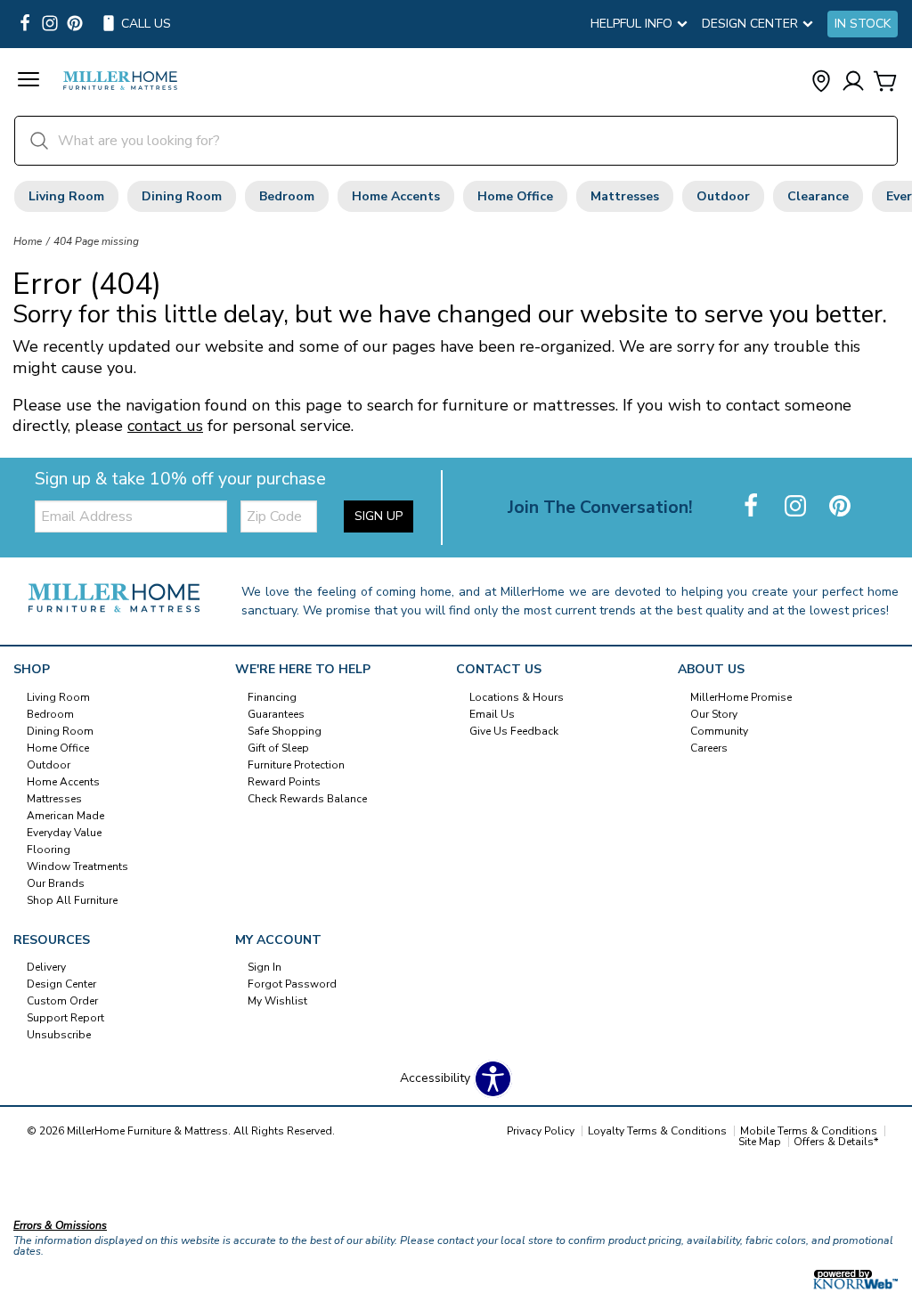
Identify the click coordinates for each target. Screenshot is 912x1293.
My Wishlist (277, 1001)
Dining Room (182, 196)
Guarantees (276, 714)
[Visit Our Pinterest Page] (840, 507)
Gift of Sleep (278, 748)
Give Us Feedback (513, 731)
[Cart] (885, 82)
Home (27, 241)
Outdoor (723, 196)
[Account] (853, 82)
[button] (28, 82)
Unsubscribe (59, 1035)
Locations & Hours (516, 697)
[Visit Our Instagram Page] (797, 507)
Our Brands (56, 882)
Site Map (759, 1141)
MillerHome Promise (741, 697)
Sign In (264, 967)
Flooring (48, 849)
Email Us (492, 714)
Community (719, 731)
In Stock (863, 24)
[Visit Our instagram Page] (50, 24)
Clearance (818, 196)
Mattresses (624, 196)
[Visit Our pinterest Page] (75, 24)
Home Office (515, 196)
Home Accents (396, 196)
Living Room (66, 196)
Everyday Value (64, 832)
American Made (65, 816)
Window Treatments (77, 866)
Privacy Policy (540, 1131)
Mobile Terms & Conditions (808, 1131)
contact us (165, 425)
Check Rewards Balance (307, 799)
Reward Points (284, 782)
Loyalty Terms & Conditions (657, 1131)
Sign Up (378, 516)
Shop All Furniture (72, 899)
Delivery (46, 967)
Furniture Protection (296, 765)
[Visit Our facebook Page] (25, 24)
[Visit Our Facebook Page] (753, 507)
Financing (272, 697)
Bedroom (286, 196)
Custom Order (62, 1001)
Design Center (61, 984)
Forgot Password (292, 984)
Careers (709, 748)
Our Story (713, 714)
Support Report (65, 1018)
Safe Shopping (285, 731)
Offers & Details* (836, 1141)
